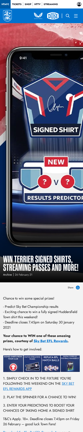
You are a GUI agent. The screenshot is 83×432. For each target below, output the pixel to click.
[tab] (5, 4)
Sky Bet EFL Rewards (51, 340)
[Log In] (79, 4)
